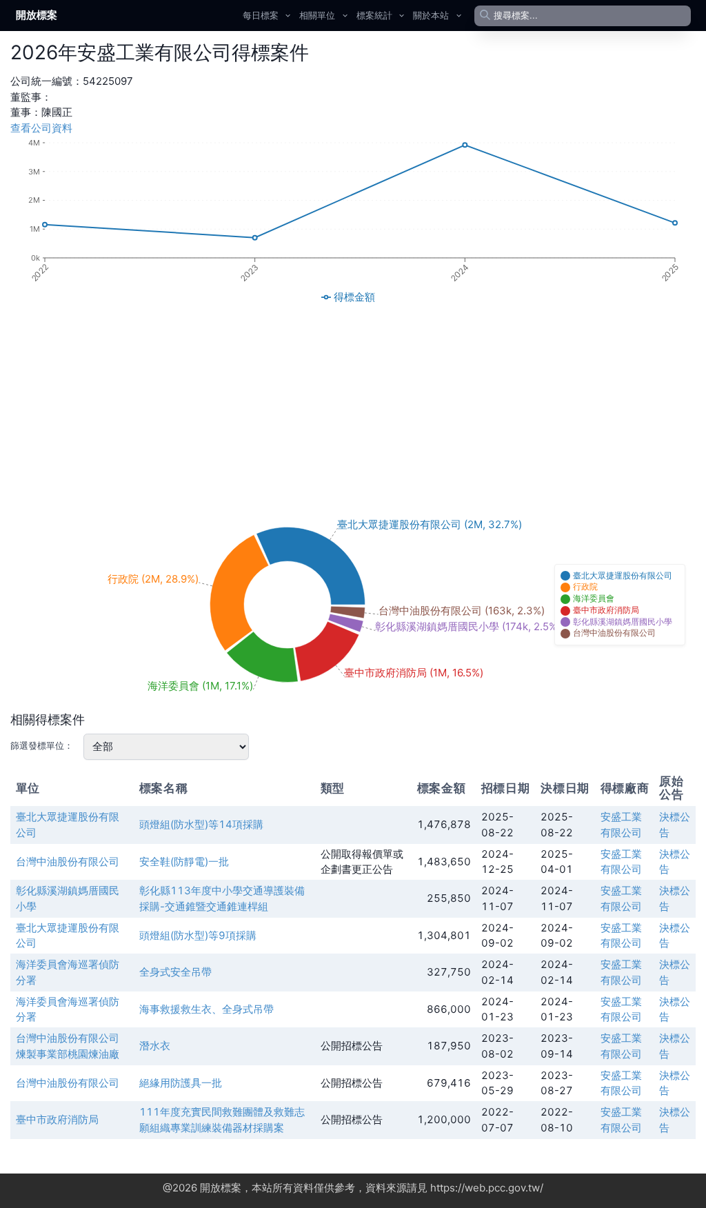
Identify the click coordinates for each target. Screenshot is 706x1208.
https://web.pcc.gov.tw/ (486, 1187)
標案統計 (374, 15)
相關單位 (317, 15)
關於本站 (431, 15)
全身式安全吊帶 (175, 971)
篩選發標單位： (41, 745)
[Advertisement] (353, 404)
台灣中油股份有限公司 (67, 861)
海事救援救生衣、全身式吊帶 (206, 1009)
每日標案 (261, 15)
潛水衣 (154, 1045)
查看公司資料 (41, 127)
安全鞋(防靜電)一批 (184, 861)
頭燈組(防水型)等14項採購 (201, 824)
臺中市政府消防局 (57, 1119)
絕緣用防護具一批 (180, 1082)
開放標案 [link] (36, 14)
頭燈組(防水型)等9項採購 (197, 935)
